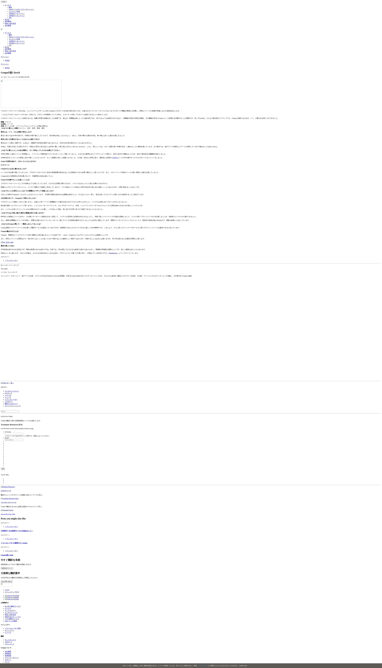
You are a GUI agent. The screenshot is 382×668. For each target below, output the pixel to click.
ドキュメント (9, 644)
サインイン (5, 57)
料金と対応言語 (10, 23)
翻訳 (10, 7)
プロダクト (9, 401)
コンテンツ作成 (14, 11)
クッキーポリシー (202, 665)
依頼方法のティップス (13, 617)
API (10, 18)
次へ (8, 383)
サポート (8, 660)
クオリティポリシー (12, 658)
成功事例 (8, 21)
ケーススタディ (10, 610)
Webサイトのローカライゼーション (21, 9)
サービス (8, 5)
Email (7, 438)
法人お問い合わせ (7, 581)
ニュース (8, 397)
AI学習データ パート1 (16, 13)
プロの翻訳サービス (12, 619)
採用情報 (8, 655)
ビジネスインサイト (12, 391)
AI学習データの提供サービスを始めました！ (17, 531)
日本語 (7, 60)
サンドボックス (10, 640)
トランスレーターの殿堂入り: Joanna (14, 543)
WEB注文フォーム (7, 568)
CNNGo (115, 157)
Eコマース (8, 393)
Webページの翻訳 (11, 621)
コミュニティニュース (13, 406)
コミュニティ (9, 630)
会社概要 (8, 25)
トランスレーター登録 (13, 628)
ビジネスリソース (11, 612)
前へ (12, 383)
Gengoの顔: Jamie (7, 555)
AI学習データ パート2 (16, 16)
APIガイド (8, 642)
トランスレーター (11, 260)
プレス (7, 662)
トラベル (8, 395)
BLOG (7, 19)
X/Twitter (8, 432)
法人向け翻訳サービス (13, 606)
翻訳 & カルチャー (11, 404)
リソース (8, 632)
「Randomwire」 (113, 253)
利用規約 (8, 653)
